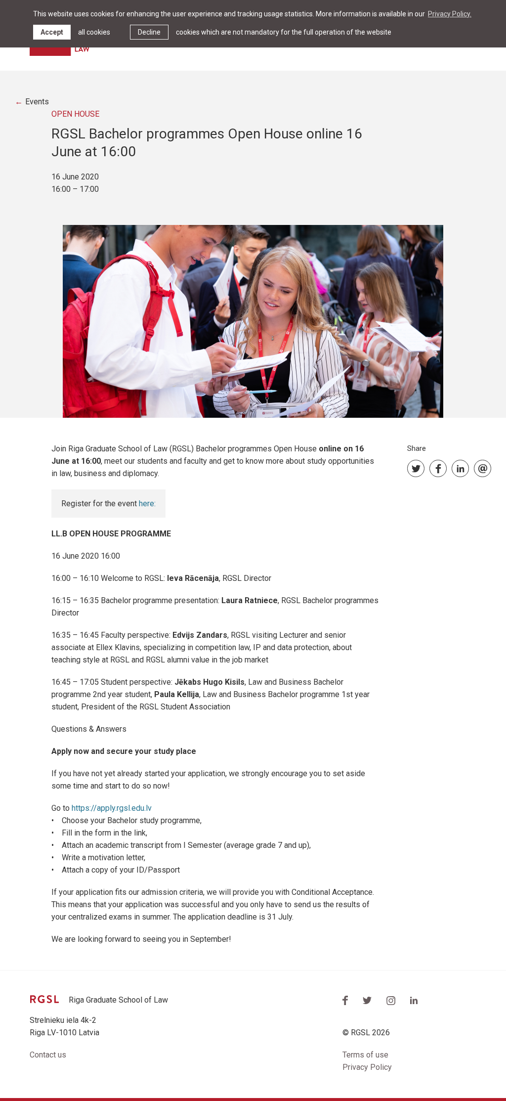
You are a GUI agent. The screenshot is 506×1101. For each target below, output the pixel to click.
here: (147, 503)
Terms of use (365, 1054)
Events (37, 101)
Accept (52, 32)
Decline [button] (149, 32)
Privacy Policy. (449, 14)
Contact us (48, 1054)
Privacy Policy (367, 1067)
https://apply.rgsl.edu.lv (112, 808)
